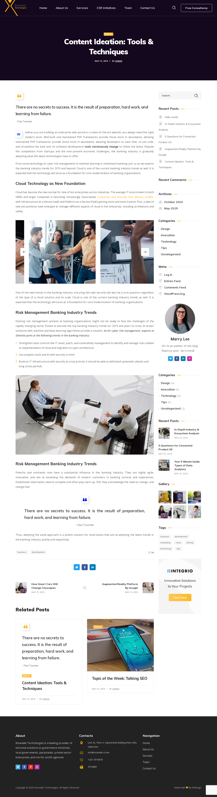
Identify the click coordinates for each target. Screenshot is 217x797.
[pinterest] (30, 767)
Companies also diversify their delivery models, (125, 197)
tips (178, 548)
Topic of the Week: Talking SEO (119, 678)
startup (189, 542)
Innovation (168, 235)
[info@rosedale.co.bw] (108, 753)
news (178, 542)
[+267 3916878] (108, 760)
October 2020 (173, 202)
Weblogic (196, 787)
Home (146, 743)
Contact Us (149, 768)
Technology (168, 241)
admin (118, 61)
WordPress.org (174, 294)
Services (147, 755)
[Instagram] (37, 767)
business (21, 552)
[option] (49, 252)
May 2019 (171, 208)
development (38, 552)
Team (146, 762)
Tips (164, 248)
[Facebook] (24, 767)
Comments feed (175, 287)
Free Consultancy (196, 8)
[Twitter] (18, 767)
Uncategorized (170, 254)
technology (165, 548)
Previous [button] (24, 252)
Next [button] (145, 252)
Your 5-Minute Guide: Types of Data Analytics (187, 465)
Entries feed (172, 281)
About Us (148, 749)
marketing (165, 542)
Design (108, 34)
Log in (168, 275)
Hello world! (171, 117)
